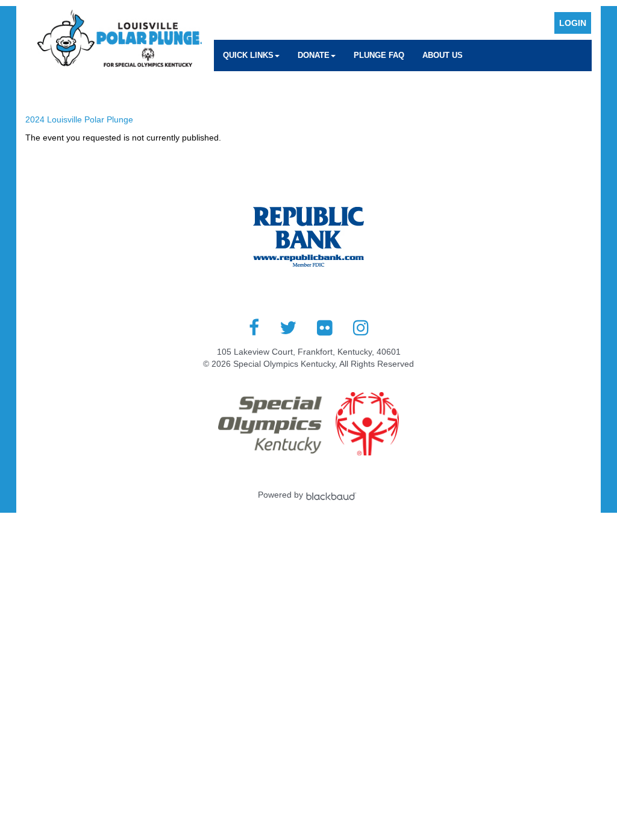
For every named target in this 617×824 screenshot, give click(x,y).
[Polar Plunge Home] (119, 40)
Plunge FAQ (379, 55)
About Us (442, 55)
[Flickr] (325, 327)
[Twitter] (288, 327)
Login (572, 23)
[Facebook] (254, 327)
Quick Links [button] (248, 55)
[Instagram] (361, 327)
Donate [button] (314, 55)
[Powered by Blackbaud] (332, 494)
